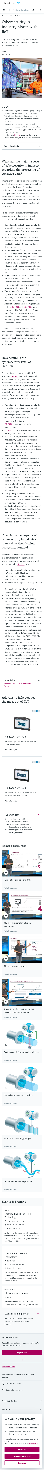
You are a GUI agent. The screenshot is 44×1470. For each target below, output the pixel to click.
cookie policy (33, 1444)
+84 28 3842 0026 (13, 1384)
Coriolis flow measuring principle (18, 1181)
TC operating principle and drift (17, 880)
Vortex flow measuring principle (17, 1138)
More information (8, 1366)
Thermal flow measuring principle (18, 1095)
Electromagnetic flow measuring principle (21, 1052)
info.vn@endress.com (14, 1390)
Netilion (17, 135)
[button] (15, 750)
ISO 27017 (27, 307)
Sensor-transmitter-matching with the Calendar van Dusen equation (20, 1011)
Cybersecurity (12, 814)
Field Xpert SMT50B (15, 787)
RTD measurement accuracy (15, 966)
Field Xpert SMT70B (15, 736)
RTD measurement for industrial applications (17, 924)
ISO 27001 (14, 307)
